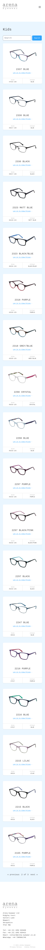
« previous (13, 875)
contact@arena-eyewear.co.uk (23, 935)
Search (37, 38)
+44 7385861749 (19, 937)
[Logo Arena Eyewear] (10, 6)
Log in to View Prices (22, 73)
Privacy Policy (16, 947)
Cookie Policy (29, 947)
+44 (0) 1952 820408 (17, 930)
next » (34, 875)
